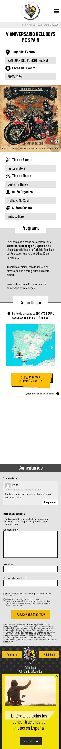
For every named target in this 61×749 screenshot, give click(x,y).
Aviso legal (30, 668)
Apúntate (28, 741)
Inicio (23, 24)
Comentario (10, 529)
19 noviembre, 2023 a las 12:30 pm (23, 490)
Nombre (9, 564)
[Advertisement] (30, 430)
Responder (50, 502)
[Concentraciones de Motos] (30, 11)
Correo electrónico (14, 578)
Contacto (12, 655)
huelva (32, 24)
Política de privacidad (30, 671)
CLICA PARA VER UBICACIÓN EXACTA (30, 379)
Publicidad (49, 655)
